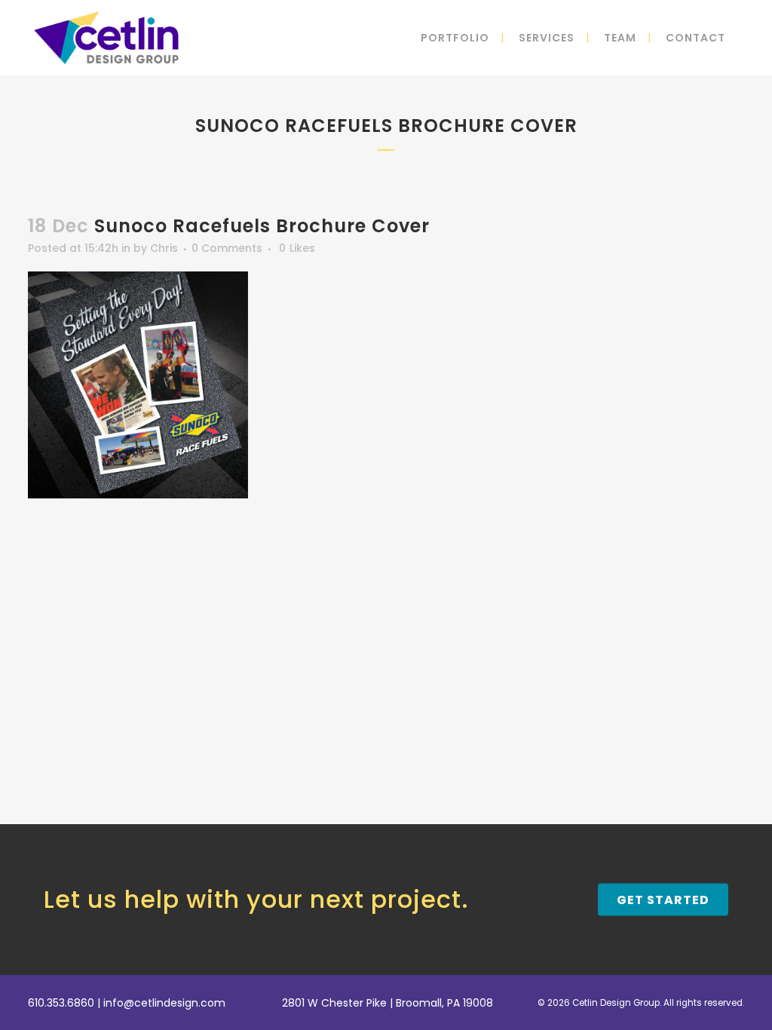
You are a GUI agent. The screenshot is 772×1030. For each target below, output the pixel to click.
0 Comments (226, 248)
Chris (164, 248)
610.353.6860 (61, 1002)
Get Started (663, 899)
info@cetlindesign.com (164, 1002)
